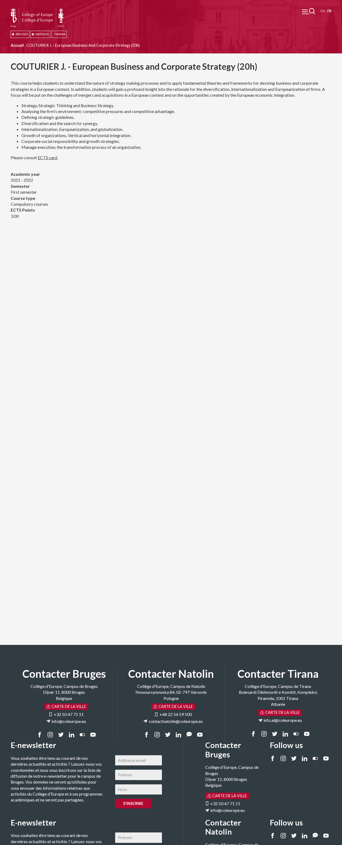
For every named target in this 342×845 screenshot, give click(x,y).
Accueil (17, 45)
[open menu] (308, 11)
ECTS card (47, 157)
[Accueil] (37, 10)
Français (329, 11)
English (322, 11)
